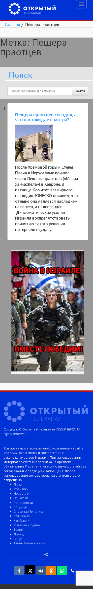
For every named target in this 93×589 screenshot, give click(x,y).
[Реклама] (47, 312)
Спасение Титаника (29, 511)
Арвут (18, 538)
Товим (18, 529)
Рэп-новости (23, 502)
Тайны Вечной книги (30, 543)
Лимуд (19, 534)
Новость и (21, 493)
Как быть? (21, 520)
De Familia (21, 498)
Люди (18, 484)
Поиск (20, 75)
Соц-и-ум (20, 507)
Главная (12, 24)
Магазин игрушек (27, 525)
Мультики (21, 489)
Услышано (22, 516)
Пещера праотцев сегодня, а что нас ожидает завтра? (46, 117)
